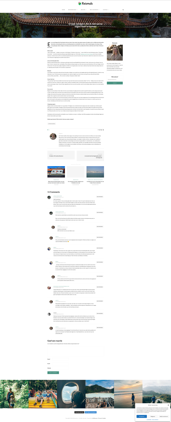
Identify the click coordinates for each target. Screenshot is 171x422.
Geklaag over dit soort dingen (87, 54)
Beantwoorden (100, 196)
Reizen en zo (85, 21)
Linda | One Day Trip (57, 196)
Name (48, 359)
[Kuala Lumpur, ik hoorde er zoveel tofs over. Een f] (43, 394)
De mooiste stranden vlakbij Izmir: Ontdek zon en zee (76, 182)
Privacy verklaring (155, 419)
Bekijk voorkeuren (164, 416)
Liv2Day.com (94, 418)
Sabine (54, 247)
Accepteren (141, 416)
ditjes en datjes (51, 123)
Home (63, 9)
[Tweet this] (100, 130)
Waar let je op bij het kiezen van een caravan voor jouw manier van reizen (56, 182)
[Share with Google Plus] (101, 130)
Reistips (83, 9)
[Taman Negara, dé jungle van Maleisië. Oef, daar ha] (14, 394)
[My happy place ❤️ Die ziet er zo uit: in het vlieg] (71, 394)
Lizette (58, 225)
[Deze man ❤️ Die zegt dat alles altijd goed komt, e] (156, 394)
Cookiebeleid (149, 419)
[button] (168, 405)
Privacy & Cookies (102, 418)
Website (49, 368)
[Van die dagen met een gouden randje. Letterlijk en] (128, 394)
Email (48, 363)
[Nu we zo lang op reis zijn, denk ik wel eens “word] (100, 394)
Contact (105, 9)
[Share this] (98, 130)
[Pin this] (103, 130)
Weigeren (153, 416)
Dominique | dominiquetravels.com (61, 286)
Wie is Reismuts (94, 9)
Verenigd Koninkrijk (98, 179)
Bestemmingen (72, 9)
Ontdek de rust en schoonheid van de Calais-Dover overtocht (95, 182)
